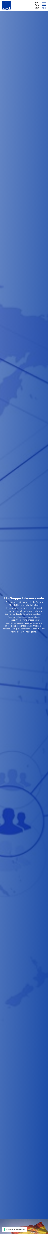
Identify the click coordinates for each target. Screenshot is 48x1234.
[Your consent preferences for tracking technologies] (14, 1229)
